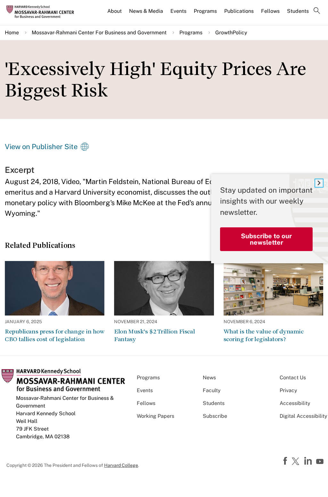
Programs (205, 11)
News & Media (146, 11)
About (114, 11)
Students (298, 11)
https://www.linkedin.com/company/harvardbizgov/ (309, 461)
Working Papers (155, 416)
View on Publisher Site (41, 146)
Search (317, 11)
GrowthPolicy (231, 32)
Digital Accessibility (303, 416)
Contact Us (293, 378)
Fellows (270, 11)
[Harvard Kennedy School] (42, 11)
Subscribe (215, 416)
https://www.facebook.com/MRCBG (286, 461)
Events (178, 11)
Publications (239, 11)
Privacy (288, 390)
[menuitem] (115, 13)
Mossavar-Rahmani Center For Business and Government (99, 32)
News (209, 378)
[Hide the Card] (319, 183)
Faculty (212, 390)
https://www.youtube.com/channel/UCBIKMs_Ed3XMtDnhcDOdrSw (320, 462)
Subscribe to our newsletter (266, 239)
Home (12, 32)
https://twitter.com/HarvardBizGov (296, 462)
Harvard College (121, 465)
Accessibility (295, 403)
